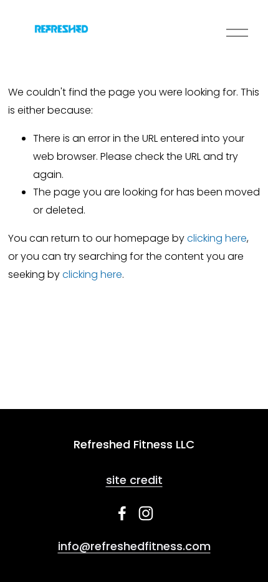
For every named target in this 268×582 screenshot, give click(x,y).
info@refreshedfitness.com (134, 546)
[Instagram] (145, 513)
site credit (134, 480)
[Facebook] (122, 513)
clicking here (217, 238)
